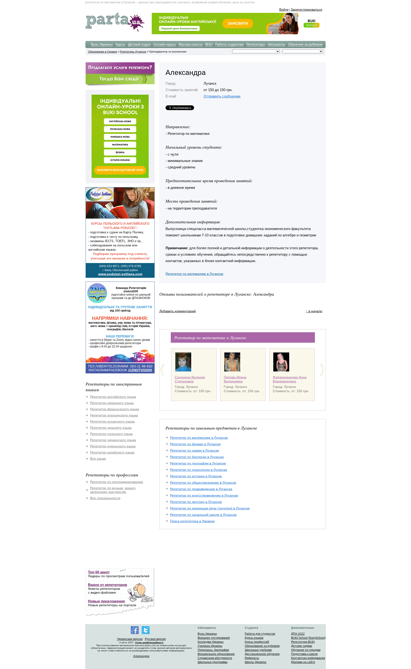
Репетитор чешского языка (111, 428)
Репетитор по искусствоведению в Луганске (204, 495)
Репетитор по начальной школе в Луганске (203, 515)
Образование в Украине (102, 51)
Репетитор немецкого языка (112, 403)
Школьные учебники (258, 650)
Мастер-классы (190, 44)
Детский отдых (139, 44)
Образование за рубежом (262, 646)
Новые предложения (106, 601)
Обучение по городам (305, 650)
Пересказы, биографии (213, 650)
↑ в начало (314, 311)
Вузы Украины (102, 44)
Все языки (98, 458)
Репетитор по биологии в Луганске (197, 457)
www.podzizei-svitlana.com (120, 274)
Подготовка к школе (304, 654)
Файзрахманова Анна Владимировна (290, 379)
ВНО (208, 44)
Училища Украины (210, 646)
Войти (284, 9)
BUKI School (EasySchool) (308, 638)
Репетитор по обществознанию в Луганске (203, 482)
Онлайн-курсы (164, 44)
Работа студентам (229, 44)
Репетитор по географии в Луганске (198, 463)
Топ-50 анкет (99, 572)
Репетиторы (255, 44)
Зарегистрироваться (306, 9)
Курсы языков (254, 638)
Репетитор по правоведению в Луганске (201, 489)
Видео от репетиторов (107, 585)
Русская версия (155, 639)
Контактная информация (308, 658)
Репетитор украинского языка (113, 440)
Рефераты (252, 658)
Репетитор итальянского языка (114, 415)
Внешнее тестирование (214, 638)
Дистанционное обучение (262, 654)
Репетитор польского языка (111, 434)
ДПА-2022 (298, 633)
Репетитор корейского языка (112, 452)
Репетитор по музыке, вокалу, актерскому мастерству (113, 490)
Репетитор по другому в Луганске (196, 502)
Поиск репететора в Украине (192, 521)
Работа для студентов (260, 633)
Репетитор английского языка (113, 397)
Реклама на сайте (303, 662)
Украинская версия (130, 639)
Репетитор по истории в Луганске (196, 476)
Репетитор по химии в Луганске (194, 450)
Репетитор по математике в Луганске (194, 274)
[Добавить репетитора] (120, 73)
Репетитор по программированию (116, 482)
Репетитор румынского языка (113, 446)
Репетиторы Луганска (133, 51)
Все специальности (105, 498)
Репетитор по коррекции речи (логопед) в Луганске (210, 508)
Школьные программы (213, 662)
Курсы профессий (257, 642)
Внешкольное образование (216, 654)
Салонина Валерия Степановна (190, 379)
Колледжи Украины (211, 642)
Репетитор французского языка (114, 409)
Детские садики (301, 646)
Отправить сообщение (222, 96)
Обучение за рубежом (305, 44)
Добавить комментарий (177, 311)
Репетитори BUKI (303, 642)
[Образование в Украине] (115, 31)
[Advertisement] (121, 537)
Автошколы (276, 44)
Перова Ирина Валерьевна (235, 379)
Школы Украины (255, 662)
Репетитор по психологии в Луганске (198, 470)
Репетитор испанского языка (112, 421)
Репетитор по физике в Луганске (195, 444)
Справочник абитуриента (215, 658)
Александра (141, 656)
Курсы (120, 44)
